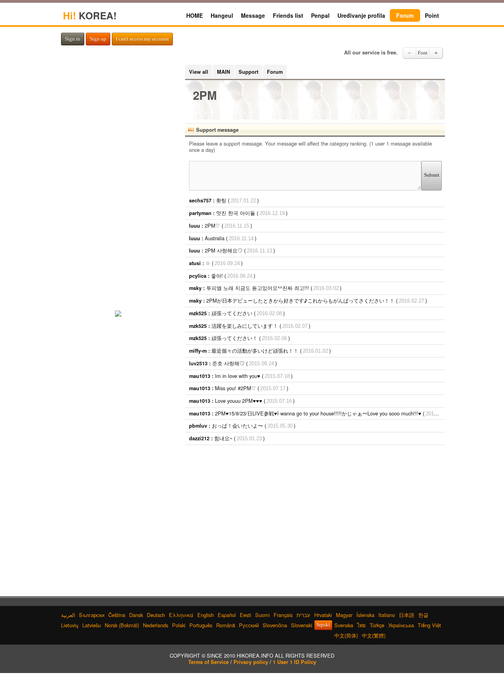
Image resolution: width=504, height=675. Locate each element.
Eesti (245, 615)
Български (91, 615)
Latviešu (91, 625)
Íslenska (365, 615)
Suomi (262, 615)
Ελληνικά (181, 615)
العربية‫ (68, 615)
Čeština (116, 615)
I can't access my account (142, 39)
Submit (431, 175)
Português (200, 625)
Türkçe (377, 625)
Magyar (344, 615)
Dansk (136, 615)
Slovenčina (275, 625)
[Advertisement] (315, 508)
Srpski (323, 625)
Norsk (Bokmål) (122, 625)
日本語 (406, 615)
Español (227, 615)
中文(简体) (346, 635)
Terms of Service (208, 662)
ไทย (361, 625)
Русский (249, 625)
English (205, 615)
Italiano (386, 615)
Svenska (343, 625)
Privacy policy (250, 662)
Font (423, 53)
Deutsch (156, 615)
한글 (423, 615)
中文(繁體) (373, 635)
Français (283, 615)
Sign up (98, 39)
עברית (303, 615)
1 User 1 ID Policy (294, 662)
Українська (401, 625)
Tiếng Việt (429, 625)
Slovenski (301, 625)
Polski (178, 625)
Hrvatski (323, 615)
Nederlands (155, 625)
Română (225, 625)
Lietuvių (69, 625)
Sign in (72, 39)
